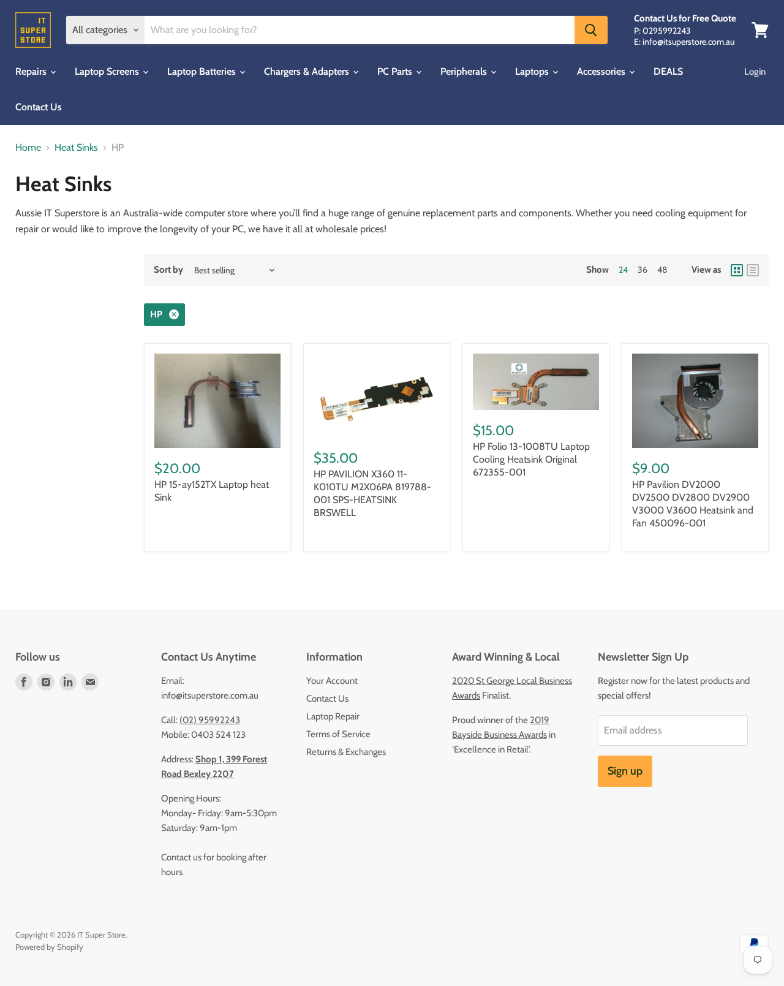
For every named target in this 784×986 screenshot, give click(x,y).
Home (28, 147)
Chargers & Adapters (308, 71)
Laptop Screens (108, 71)
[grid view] (737, 270)
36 (642, 269)
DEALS (668, 71)
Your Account (332, 680)
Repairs (32, 71)
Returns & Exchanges (346, 751)
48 (662, 269)
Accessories (602, 71)
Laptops (533, 71)
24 (623, 269)
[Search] (591, 30)
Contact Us (38, 107)
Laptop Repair (333, 716)
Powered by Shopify (49, 947)
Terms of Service (338, 734)
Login (755, 71)
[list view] (753, 270)
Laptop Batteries (202, 71)
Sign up (625, 771)
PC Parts (396, 71)
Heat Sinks (76, 147)
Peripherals (464, 71)
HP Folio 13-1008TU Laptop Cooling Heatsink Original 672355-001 (531, 459)
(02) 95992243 (209, 720)
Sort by (168, 270)
